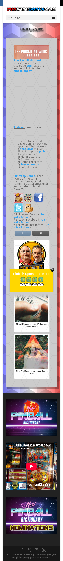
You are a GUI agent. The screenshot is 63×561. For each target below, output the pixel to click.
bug (29, 65)
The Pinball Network (28, 60)
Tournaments (29, 164)
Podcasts (24, 32)
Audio (31, 32)
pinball (18, 71)
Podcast (19, 127)
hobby (27, 71)
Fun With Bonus (24, 176)
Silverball (38, 32)
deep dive (26, 149)
